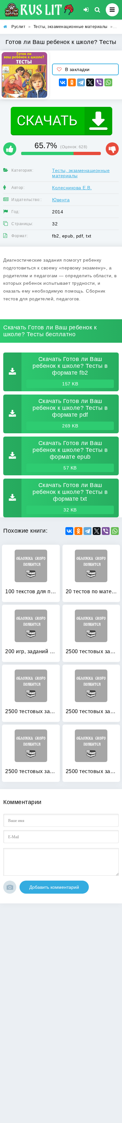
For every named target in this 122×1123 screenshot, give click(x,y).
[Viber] (99, 82)
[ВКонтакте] (63, 82)
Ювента (61, 199)
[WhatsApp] (108, 82)
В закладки (77, 69)
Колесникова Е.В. (72, 187)
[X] (90, 82)
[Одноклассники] (72, 82)
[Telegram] (81, 82)
